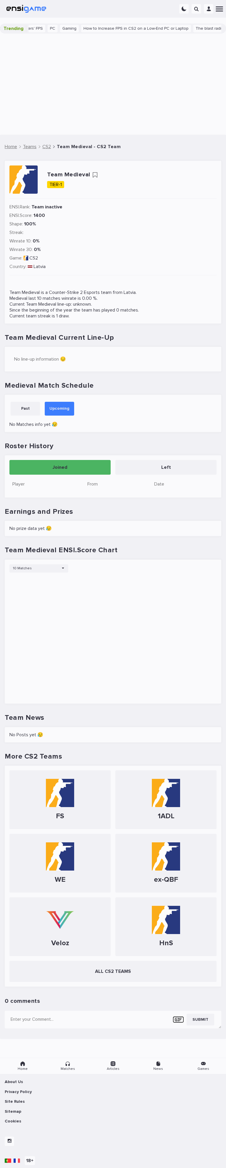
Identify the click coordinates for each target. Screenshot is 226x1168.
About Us (14, 1081)
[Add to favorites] (95, 175)
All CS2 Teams (113, 971)
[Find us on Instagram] (9, 1141)
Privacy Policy (18, 1091)
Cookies (13, 1121)
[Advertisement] (113, 84)
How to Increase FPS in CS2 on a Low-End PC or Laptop (127, 28)
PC (44, 28)
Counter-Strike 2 (66, 292)
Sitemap (13, 1111)
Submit (200, 1019)
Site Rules (15, 1101)
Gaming (61, 28)
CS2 (33, 258)
